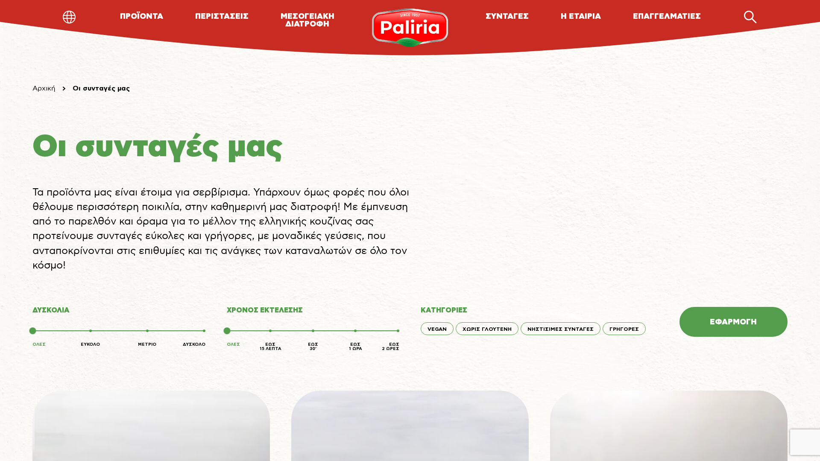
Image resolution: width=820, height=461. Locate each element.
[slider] (32, 330)
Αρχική (44, 88)
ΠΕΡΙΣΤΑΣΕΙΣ (222, 16)
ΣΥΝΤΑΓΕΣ (507, 16)
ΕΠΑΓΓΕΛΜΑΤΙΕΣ (667, 16)
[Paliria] (410, 28)
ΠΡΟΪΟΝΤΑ (141, 16)
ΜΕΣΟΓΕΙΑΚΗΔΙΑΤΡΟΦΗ (307, 20)
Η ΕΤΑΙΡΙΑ (581, 16)
